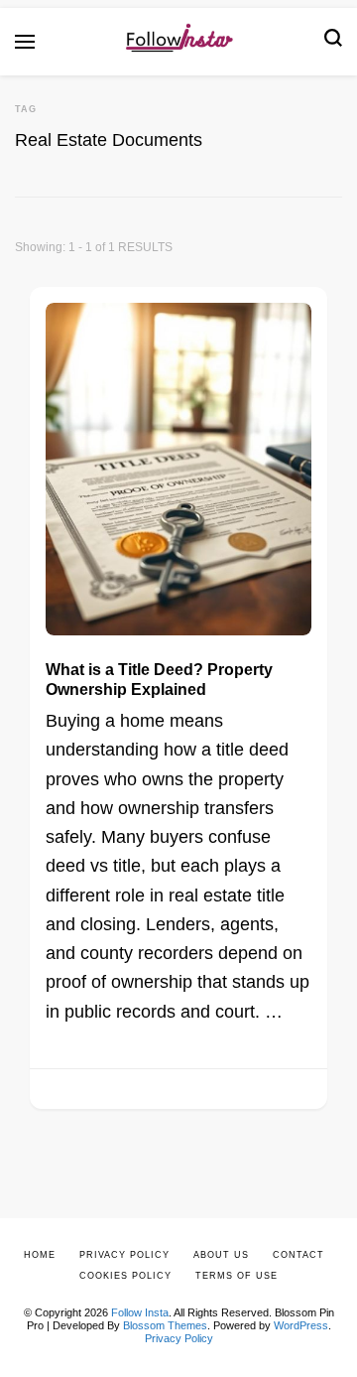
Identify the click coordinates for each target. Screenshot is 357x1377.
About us (221, 1255)
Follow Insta (140, 1312)
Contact (298, 1255)
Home (40, 1255)
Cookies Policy (125, 1276)
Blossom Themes (165, 1325)
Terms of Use (236, 1276)
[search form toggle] (333, 42)
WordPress (301, 1325)
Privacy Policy (179, 1338)
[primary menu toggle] (25, 42)
